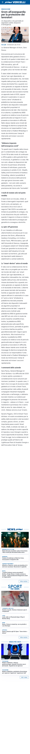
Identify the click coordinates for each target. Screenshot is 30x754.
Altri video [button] (24, 677)
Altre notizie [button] (23, 581)
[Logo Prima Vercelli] (15, 2)
